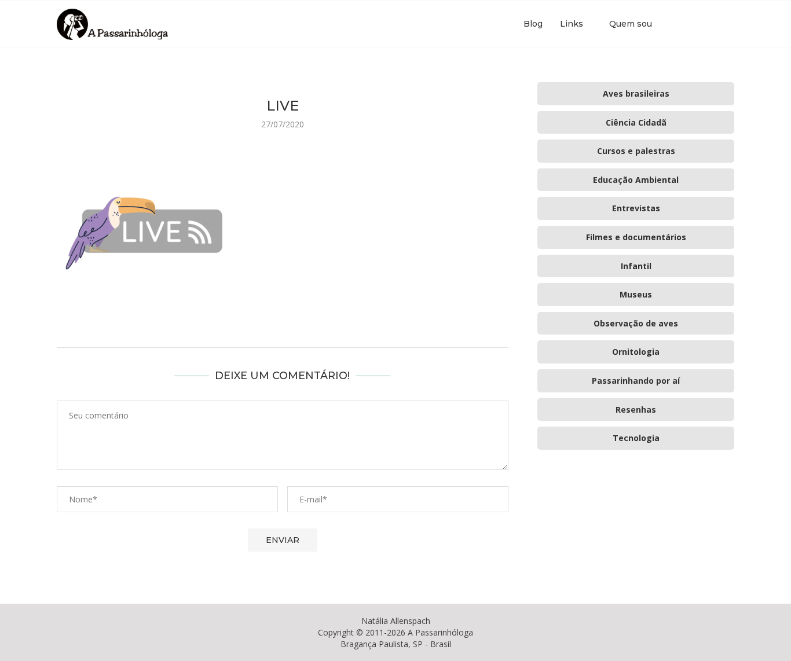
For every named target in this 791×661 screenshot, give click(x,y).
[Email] (711, 24)
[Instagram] (698, 24)
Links (571, 24)
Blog (533, 24)
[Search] (728, 24)
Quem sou (630, 24)
